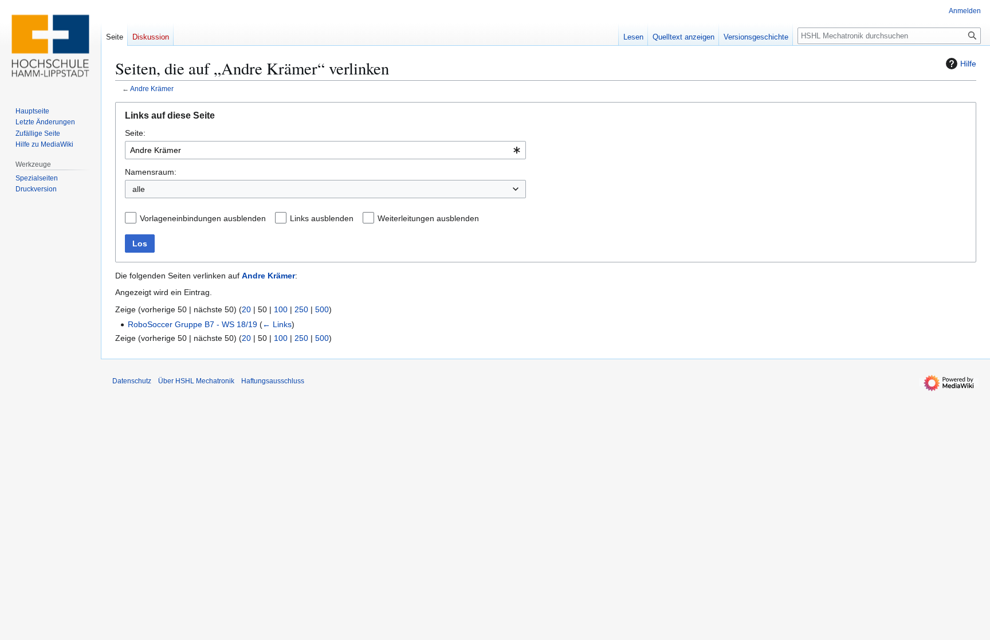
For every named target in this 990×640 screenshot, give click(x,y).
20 (246, 309)
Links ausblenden (321, 218)
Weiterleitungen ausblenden (428, 218)
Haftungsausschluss (272, 381)
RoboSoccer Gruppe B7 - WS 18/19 (192, 324)
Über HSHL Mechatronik (196, 381)
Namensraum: (150, 171)
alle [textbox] (138, 189)
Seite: (135, 133)
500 (322, 309)
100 (281, 309)
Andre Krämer (152, 88)
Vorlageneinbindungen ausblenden (203, 218)
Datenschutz (131, 381)
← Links (277, 324)
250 (301, 309)
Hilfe (968, 63)
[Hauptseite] (50, 46)
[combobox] (325, 150)
